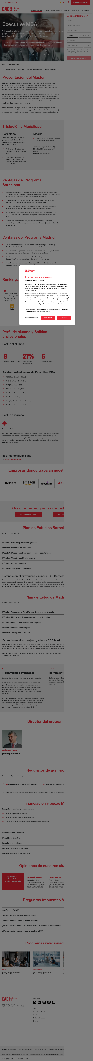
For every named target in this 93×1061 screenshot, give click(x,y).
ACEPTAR (64, 318)
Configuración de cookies (31, 317)
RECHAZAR (48, 318)
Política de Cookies (47, 309)
